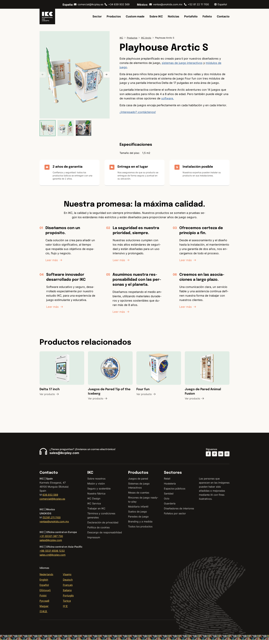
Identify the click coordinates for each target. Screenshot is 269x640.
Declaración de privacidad (102, 522)
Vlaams (67, 574)
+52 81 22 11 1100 (198, 4)
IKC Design (93, 498)
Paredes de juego (138, 516)
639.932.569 (50, 494)
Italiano (67, 590)
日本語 (44, 611)
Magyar (44, 606)
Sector (97, 16)
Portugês (68, 595)
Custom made (135, 16)
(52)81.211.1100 (51, 517)
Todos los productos (140, 526)
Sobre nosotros (96, 478)
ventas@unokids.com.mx (167, 4)
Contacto (223, 16)
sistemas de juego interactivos (182, 63)
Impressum (93, 537)
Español (44, 585)
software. (167, 98)
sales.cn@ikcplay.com (53, 554)
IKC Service (94, 503)
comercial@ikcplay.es (90, 4)
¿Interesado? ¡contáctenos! (138, 112)
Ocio (166, 498)
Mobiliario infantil (138, 506)
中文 (65, 606)
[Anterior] (43, 75)
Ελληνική (45, 590)
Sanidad (168, 493)
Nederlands (46, 574)
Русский (44, 601)
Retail (167, 478)
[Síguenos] (208, 453)
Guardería (169, 503)
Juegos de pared (138, 478)
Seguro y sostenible (99, 488)
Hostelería (170, 483)
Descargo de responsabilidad (104, 532)
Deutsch (68, 579)
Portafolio (191, 16)
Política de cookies (98, 527)
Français (68, 585)
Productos (114, 16)
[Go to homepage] (47, 16)
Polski (43, 595)
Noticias (173, 16)
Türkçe (67, 601)
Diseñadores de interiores (179, 508)
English (44, 579)
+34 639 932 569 (119, 4)
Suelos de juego (137, 511)
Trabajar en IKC (96, 508)
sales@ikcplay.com (64, 453)
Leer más (51, 260)
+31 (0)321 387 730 (51, 536)
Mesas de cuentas (138, 492)
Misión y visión (96, 483)
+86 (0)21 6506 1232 (52, 550)
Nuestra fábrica (96, 493)
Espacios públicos (174, 488)
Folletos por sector (175, 513)
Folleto (207, 16)
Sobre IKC (156, 16)
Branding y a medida (140, 521)
